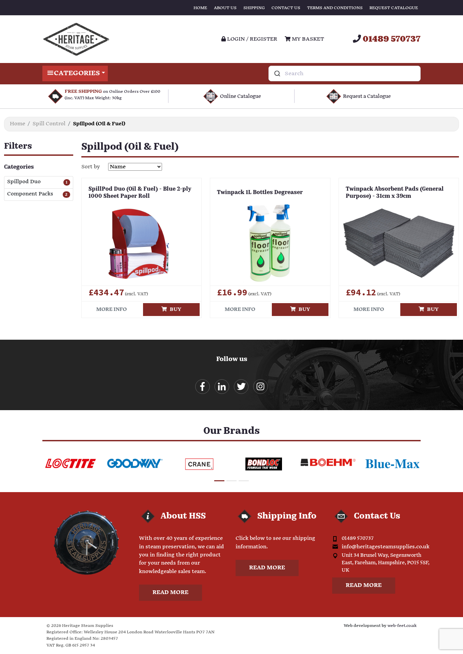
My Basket (307, 39)
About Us (225, 7)
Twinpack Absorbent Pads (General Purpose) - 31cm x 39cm (395, 193)
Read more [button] (170, 592)
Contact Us (285, 7)
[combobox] (344, 73)
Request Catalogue (393, 7)
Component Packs (30, 194)
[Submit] (277, 73)
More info (111, 309)
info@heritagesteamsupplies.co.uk (385, 547)
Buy (174, 309)
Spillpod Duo (24, 182)
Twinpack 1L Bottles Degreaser (260, 192)
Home (200, 7)
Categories (77, 73)
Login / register (251, 39)
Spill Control (49, 124)
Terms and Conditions (335, 7)
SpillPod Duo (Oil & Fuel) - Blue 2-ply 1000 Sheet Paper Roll (139, 193)
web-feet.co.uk (402, 625)
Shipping (254, 7)
